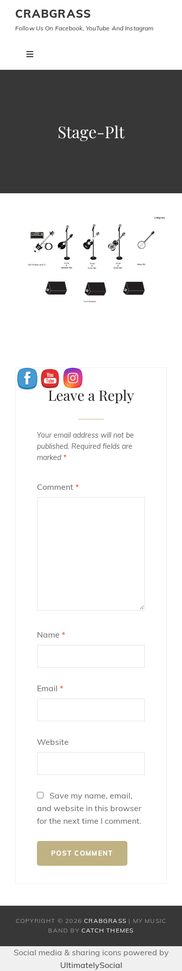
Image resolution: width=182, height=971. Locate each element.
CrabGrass (53, 14)
